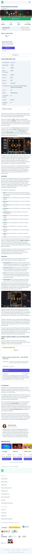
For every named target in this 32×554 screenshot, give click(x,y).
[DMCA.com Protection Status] (4, 527)
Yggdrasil (5, 8)
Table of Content (7, 109)
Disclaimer (3, 516)
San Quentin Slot (5, 494)
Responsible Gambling (6, 519)
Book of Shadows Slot (6, 488)
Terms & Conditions (15, 549)
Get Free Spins (6, 459)
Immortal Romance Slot (7, 503)
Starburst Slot (4, 482)
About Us (3, 509)
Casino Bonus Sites (5, 466)
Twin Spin (4, 451)
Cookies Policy (25, 549)
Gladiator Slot (4, 491)
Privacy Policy (6, 549)
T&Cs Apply (4, 50)
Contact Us (3, 512)
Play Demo (17, 18)
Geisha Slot (4, 485)
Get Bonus (7, 47)
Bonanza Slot (4, 478)
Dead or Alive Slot (5, 497)
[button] (9, 462)
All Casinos (15, 55)
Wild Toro (15, 451)
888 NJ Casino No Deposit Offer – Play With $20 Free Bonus (8, 44)
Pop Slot (3, 500)
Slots (11, 466)
